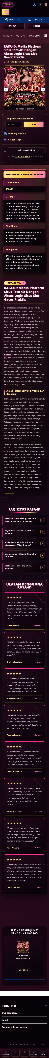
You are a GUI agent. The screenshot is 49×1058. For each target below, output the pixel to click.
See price (23, 970)
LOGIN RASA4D (6, 1054)
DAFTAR (12, 26)
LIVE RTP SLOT (34, 1054)
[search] (24, 12)
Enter (33, 124)
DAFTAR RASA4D (15, 1054)
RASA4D (9, 189)
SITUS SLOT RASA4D (24, 1054)
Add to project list (27, 150)
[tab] (14, 979)
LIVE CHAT (43, 1054)
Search (5, 12)
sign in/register (22, 156)
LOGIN (36, 26)
